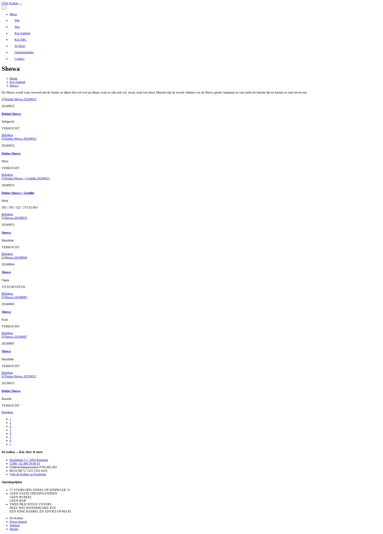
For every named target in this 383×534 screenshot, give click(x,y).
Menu (13, 14)
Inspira (14, 529)
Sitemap (15, 525)
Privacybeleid (18, 521)
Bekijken (7, 135)
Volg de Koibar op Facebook (28, 474)
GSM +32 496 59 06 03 (25, 463)
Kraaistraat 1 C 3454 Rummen (29, 460)
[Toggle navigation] (20, 4)
